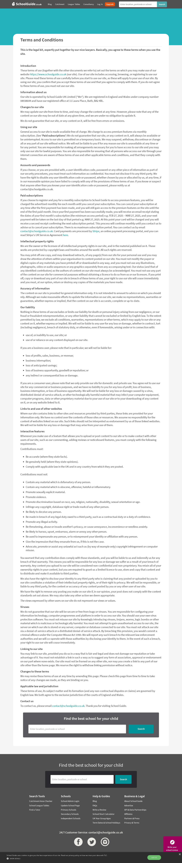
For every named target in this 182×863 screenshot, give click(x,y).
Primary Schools (68, 809)
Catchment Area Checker (40, 801)
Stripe (95, 231)
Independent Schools (70, 818)
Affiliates (128, 814)
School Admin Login (70, 801)
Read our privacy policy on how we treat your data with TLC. (84, 855)
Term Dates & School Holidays (106, 822)
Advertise (128, 805)
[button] (57, 858)
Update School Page (70, 805)
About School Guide (133, 801)
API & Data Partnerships (135, 809)
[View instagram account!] (104, 842)
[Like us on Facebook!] (77, 842)
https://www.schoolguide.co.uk (48, 74)
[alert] (91, 857)
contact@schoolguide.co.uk (36, 231)
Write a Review (99, 809)
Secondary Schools (70, 814)
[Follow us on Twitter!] (91, 842)
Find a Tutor (34, 809)
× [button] (180, 854)
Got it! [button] (154, 857)
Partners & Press (131, 818)
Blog (95, 801)
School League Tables (39, 805)
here (65, 235)
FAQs (95, 805)
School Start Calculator (103, 814)
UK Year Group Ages (102, 818)
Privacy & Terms (131, 822)
